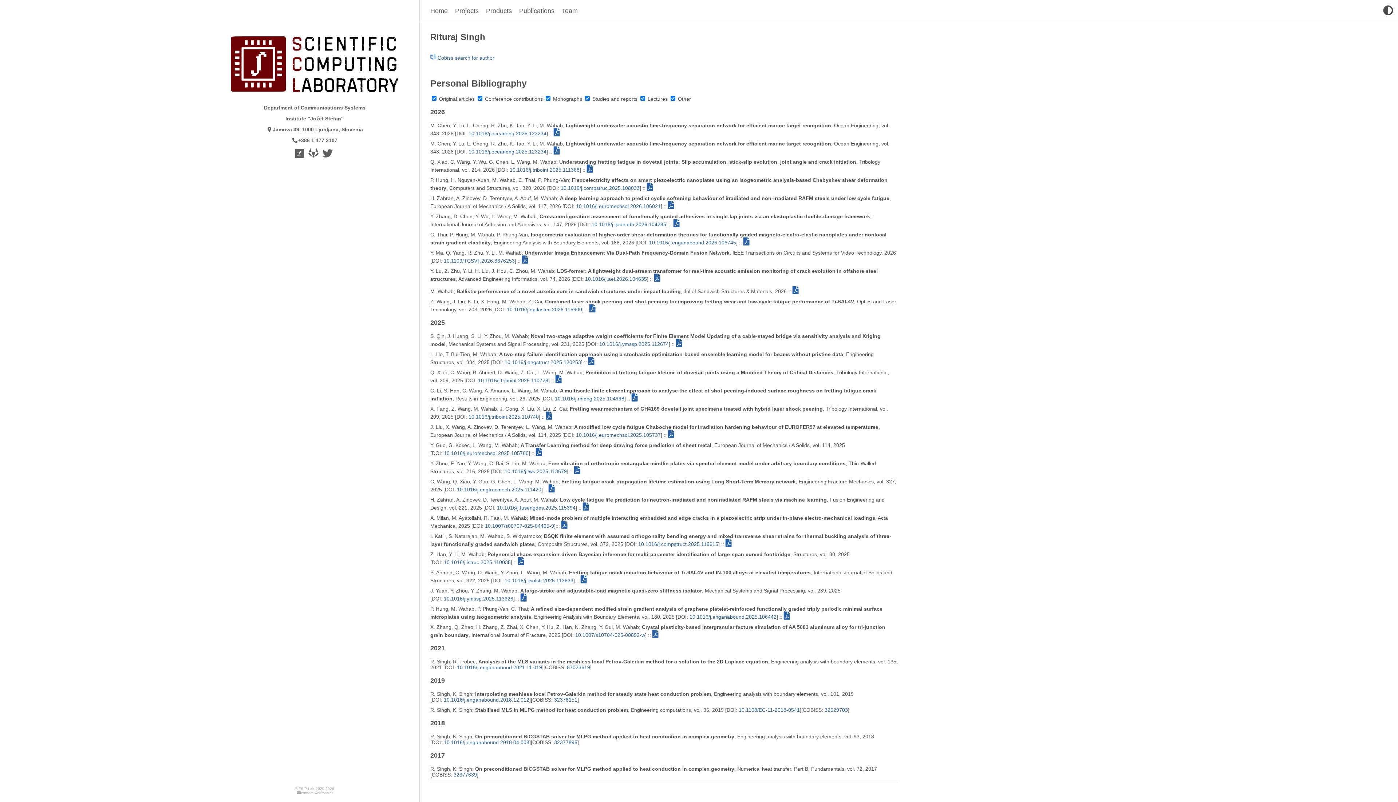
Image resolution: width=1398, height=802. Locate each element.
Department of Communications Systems (315, 108)
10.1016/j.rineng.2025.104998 (589, 399)
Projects (467, 11)
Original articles (456, 99)
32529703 (836, 710)
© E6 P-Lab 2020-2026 (314, 789)
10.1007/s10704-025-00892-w (610, 635)
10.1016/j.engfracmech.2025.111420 (499, 489)
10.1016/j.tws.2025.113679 (536, 471)
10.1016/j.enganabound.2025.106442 (733, 617)
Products (499, 11)
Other (683, 99)
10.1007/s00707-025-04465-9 (519, 526)
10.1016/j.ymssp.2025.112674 (634, 344)
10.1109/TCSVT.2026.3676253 (479, 261)
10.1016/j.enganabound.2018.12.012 (486, 700)
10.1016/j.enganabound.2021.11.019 (499, 667)
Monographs (567, 99)
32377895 (565, 742)
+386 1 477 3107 (317, 140)
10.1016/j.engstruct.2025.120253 (543, 362)
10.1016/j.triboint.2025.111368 (545, 170)
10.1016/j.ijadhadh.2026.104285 (629, 224)
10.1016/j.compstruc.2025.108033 (600, 188)
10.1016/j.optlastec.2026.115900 (544, 309)
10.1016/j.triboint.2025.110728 (513, 380)
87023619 (578, 667)
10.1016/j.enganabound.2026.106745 (692, 243)
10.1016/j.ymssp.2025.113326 (478, 599)
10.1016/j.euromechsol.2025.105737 (618, 435)
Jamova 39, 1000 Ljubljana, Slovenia (318, 129)
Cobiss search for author (465, 58)
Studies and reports (614, 99)
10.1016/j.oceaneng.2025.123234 (507, 133)
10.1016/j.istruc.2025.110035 (477, 562)
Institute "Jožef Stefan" (314, 118)
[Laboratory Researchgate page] (300, 155)
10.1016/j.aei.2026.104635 (616, 279)
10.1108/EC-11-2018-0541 (769, 710)
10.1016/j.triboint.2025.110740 (504, 417)
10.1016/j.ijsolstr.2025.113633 (539, 580)
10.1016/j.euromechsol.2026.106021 (618, 206)
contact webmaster (317, 793)
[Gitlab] (314, 155)
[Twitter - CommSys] (328, 155)
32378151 (565, 700)
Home (439, 11)
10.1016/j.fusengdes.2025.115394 (536, 508)
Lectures (657, 99)
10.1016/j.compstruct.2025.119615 (678, 544)
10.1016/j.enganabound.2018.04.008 (486, 742)
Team (570, 11)
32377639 (465, 775)
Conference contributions (513, 99)
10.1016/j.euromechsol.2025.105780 (486, 453)
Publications (536, 11)
